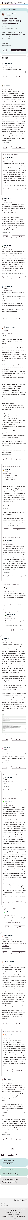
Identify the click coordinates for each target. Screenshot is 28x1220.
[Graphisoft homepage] (20, 1200)
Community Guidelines (13, 1214)
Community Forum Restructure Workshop (13, 1087)
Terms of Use (18, 1212)
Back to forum (8, 1164)
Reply (20, 50)
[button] (3, 50)
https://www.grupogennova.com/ (12, 922)
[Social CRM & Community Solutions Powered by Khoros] (4, 1205)
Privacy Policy (9, 1212)
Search (15, 3)
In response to (11, 154)
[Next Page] (18, 1149)
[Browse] (2, 3)
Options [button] (25, 9)
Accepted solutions (10, 1173)
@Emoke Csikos (9, 475)
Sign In (25, 3)
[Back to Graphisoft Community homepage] (9, 2)
